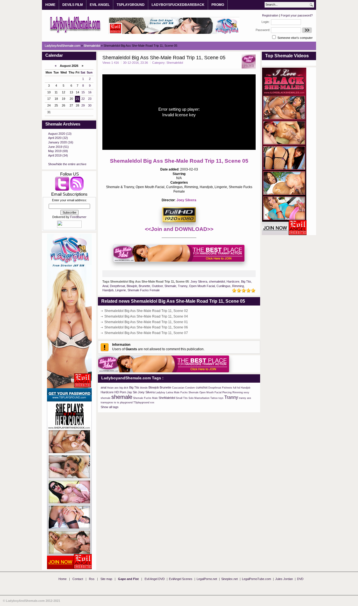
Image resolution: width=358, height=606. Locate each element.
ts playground (125, 402)
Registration (270, 15)
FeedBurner (78, 217)
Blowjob (132, 286)
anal (103, 387)
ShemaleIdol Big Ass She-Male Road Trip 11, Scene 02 (146, 311)
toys (220, 398)
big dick (123, 387)
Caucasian (178, 387)
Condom (190, 387)
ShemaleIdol (174, 62)
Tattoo (214, 398)
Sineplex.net (229, 579)
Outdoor (157, 286)
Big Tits (246, 281)
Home (62, 579)
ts (115, 402)
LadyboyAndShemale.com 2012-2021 (33, 600)
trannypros (107, 402)
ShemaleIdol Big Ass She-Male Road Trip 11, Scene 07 (146, 333)
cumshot (202, 387)
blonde (144, 387)
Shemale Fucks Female (144, 290)
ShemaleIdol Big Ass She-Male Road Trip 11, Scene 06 (146, 327)
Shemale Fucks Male (145, 398)
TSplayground (141, 402)
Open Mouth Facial (202, 286)
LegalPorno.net (207, 579)
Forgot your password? (297, 15)
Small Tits (182, 398)
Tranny (182, 286)
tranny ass (245, 398)
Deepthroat (117, 286)
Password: (263, 30)
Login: (266, 21)
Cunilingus (223, 286)
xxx (152, 402)
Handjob (108, 290)
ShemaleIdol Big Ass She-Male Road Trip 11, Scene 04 (146, 316)
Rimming (238, 286)
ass (116, 387)
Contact (77, 579)
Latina (169, 392)
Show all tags (110, 407)
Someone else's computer (295, 37)
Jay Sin (132, 392)
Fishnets (227, 387)
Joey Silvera (186, 200)
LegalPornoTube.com (256, 579)
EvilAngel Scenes (180, 579)
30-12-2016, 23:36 (135, 62)
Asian (110, 387)
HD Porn (120, 392)
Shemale (170, 286)
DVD (300, 579)
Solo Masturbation (199, 398)
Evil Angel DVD (155, 579)
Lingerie (120, 290)
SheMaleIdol (167, 397)
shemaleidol (217, 281)
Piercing (227, 392)
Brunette (144, 286)
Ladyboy (160, 392)
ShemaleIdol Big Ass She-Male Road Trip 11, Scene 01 (146, 322)
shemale (121, 397)
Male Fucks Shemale (186, 392)
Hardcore (233, 281)
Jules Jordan (284, 579)
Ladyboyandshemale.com (75, 24)
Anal (105, 286)
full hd (236, 387)
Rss (92, 579)
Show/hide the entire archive (67, 164)
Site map (106, 579)
